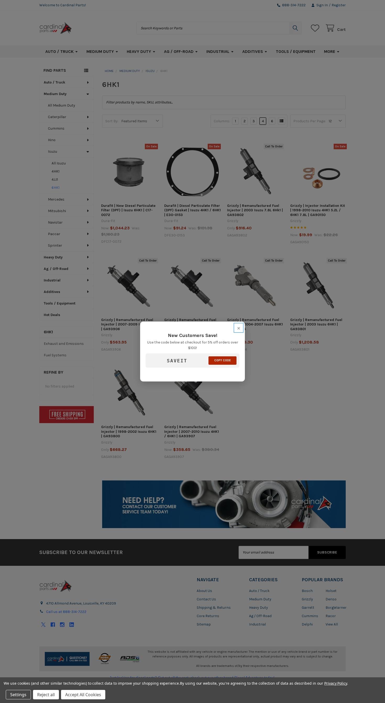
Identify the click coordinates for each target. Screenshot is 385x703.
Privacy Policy (335, 683)
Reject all (46, 695)
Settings (18, 695)
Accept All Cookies (83, 695)
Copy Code (222, 360)
